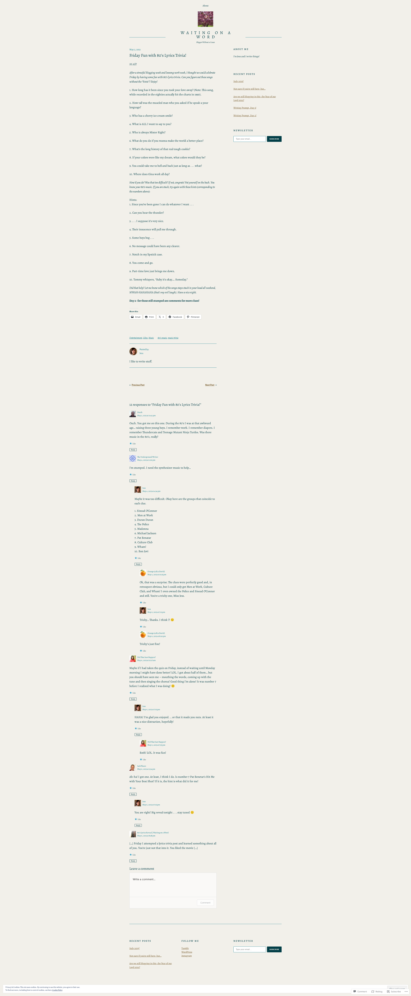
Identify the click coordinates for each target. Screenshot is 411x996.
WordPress (186, 952)
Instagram (186, 955)
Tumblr (185, 948)
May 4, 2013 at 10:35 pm (157, 574)
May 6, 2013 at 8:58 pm (146, 835)
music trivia (173, 337)
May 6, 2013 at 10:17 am (146, 660)
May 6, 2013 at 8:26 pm (157, 636)
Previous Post (138, 385)
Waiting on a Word (206, 35)
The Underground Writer (147, 457)
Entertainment (135, 337)
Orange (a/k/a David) (156, 571)
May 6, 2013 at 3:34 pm (146, 769)
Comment (205, 902)
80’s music (162, 337)
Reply (133, 450)
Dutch (139, 412)
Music (151, 337)
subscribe (274, 139)
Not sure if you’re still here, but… (249, 88)
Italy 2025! (238, 81)
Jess (144, 488)
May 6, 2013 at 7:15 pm (151, 709)
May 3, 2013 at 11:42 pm (146, 415)
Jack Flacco (141, 766)
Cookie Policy (57, 990)
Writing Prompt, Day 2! (244, 115)
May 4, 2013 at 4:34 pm (151, 491)
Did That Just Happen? (146, 657)
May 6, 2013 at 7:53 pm (156, 745)
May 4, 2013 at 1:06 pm (146, 460)
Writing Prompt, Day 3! (244, 107)
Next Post (209, 385)
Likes (145, 337)
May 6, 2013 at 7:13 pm (156, 612)
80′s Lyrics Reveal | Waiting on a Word (153, 832)
